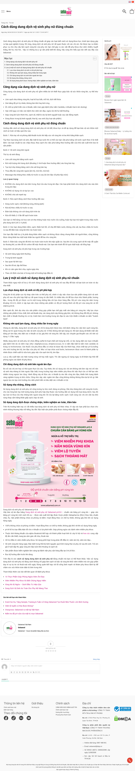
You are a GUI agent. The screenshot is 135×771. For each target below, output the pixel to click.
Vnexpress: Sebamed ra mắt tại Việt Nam (22, 610)
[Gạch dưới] (17, 672)
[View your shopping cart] (132, 11)
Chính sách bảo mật (10, 707)
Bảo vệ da (121, 68)
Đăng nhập (96, 659)
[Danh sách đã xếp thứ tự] (22, 672)
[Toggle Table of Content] (94, 58)
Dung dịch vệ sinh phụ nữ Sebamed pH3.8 (43, 512)
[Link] (33, 672)
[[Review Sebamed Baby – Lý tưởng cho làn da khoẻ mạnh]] (118, 123)
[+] (39, 672)
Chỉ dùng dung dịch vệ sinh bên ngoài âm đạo (26, 75)
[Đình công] (19, 672)
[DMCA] (122, 720)
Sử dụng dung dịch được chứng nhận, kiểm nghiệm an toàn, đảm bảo (34, 81)
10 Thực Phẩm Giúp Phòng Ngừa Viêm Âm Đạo (24, 577)
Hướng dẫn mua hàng (62, 712)
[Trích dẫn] (28, 672)
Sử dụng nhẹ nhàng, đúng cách (21, 78)
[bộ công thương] (122, 711)
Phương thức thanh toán (63, 715)
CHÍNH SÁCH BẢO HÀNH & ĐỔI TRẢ (66, 707)
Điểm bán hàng (8, 710)
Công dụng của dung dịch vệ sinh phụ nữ (21, 62)
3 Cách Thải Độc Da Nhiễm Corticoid (117, 193)
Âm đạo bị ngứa (111, 68)
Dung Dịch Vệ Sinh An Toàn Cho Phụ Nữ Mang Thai (26, 588)
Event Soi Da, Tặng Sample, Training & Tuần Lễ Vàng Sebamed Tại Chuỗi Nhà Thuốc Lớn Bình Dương (46, 602)
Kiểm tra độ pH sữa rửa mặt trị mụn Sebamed (24, 613)
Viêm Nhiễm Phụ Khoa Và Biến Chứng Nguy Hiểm (25, 580)
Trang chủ (4, 23)
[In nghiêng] (14, 672)
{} (36, 672)
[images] (118, 60)
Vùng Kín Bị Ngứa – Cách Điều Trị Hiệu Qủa (23, 584)
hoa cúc (86, 533)
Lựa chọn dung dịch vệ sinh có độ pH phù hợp (26, 70)
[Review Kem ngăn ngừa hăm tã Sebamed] (118, 92)
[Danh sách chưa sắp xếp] (25, 672)
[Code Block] (30, 672)
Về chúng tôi (35, 707)
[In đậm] (11, 672)
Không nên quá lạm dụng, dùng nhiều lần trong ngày (28, 73)
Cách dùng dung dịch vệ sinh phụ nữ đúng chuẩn (25, 65)
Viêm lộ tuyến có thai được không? (19, 606)
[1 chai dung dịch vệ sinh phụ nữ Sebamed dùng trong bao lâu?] (118, 154)
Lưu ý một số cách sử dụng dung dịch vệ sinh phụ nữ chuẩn (29, 68)
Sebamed (21, 628)
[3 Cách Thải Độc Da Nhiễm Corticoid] (118, 185)
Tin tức (11, 23)
